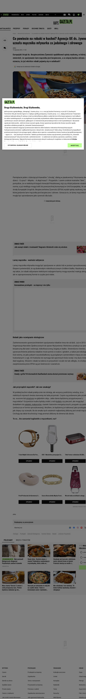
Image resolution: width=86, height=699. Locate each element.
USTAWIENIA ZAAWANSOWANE (18, 145)
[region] (43, 124)
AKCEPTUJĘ (75, 145)
